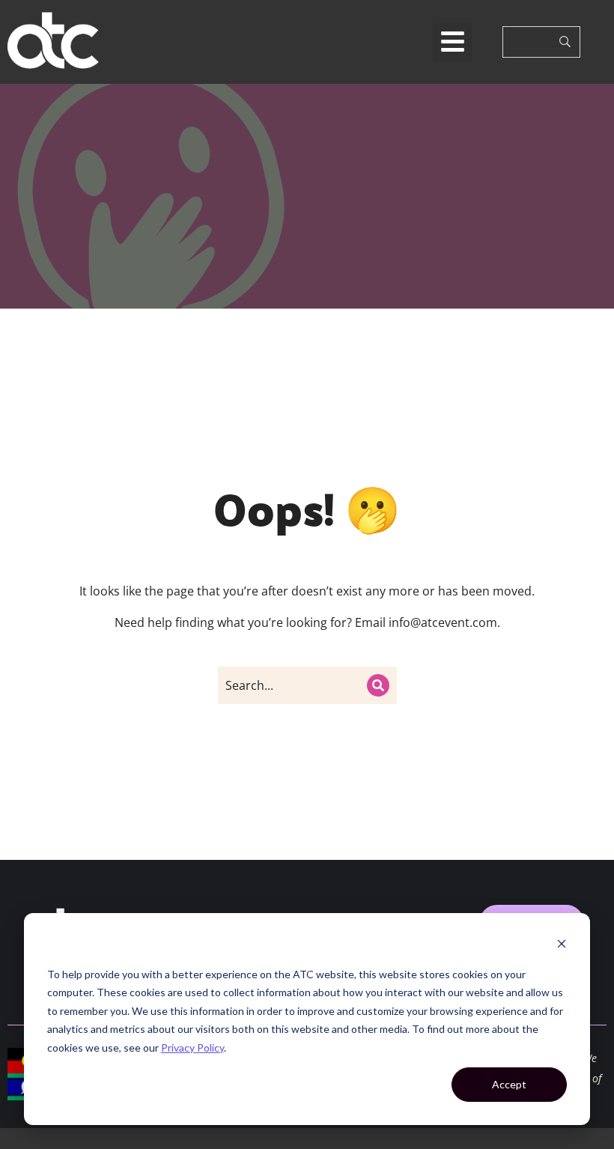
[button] (452, 42)
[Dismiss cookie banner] (561, 945)
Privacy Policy (192, 1047)
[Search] (378, 685)
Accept (509, 1084)
